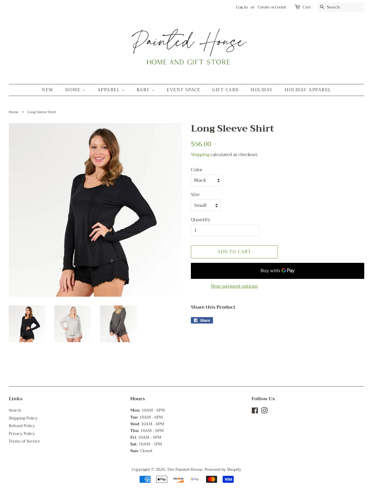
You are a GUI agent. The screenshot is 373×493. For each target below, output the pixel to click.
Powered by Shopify (223, 469)
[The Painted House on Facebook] (254, 411)
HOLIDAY (262, 90)
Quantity (200, 220)
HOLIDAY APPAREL (308, 90)
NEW (48, 90)
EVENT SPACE (183, 90)
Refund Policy (22, 425)
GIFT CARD (225, 90)
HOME (73, 90)
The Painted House (185, 469)
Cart (306, 7)
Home (13, 112)
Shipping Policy (23, 418)
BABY (144, 90)
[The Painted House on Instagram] (264, 411)
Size (195, 195)
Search (15, 410)
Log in (242, 7)
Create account (272, 7)
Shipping (200, 154)
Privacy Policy (22, 433)
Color (197, 170)
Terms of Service (24, 441)
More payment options (234, 286)
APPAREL (109, 90)
